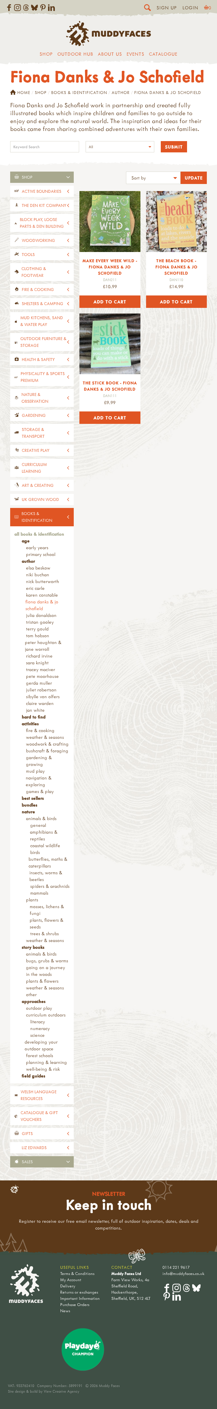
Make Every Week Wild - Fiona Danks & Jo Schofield (110, 267)
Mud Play (35, 771)
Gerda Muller (39, 683)
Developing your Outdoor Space (41, 1045)
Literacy (37, 1021)
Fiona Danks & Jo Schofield (41, 605)
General (38, 825)
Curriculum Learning (34, 468)
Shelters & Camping (42, 303)
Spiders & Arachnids (50, 886)
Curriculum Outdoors (46, 1015)
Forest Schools (39, 1055)
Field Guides (33, 1076)
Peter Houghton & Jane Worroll (43, 645)
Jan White (35, 710)
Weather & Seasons (45, 737)
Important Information (80, 1298)
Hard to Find (33, 717)
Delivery (67, 1286)
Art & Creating (38, 485)
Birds (35, 852)
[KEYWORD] (44, 147)
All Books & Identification (39, 534)
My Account (70, 1279)
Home (23, 92)
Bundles (29, 805)
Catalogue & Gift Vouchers (39, 1116)
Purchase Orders (74, 1304)
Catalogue (163, 54)
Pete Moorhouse (42, 676)
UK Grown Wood (40, 499)
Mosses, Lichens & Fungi (47, 910)
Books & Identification (79, 92)
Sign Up (167, 7)
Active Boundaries (41, 191)
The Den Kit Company (44, 205)
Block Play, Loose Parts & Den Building (42, 223)
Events (135, 54)
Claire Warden (40, 703)
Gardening (34, 415)
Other (31, 994)
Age (26, 541)
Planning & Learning (46, 1062)
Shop (46, 54)
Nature (28, 811)
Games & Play (40, 791)
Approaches (33, 1001)
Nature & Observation (34, 398)
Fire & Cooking (38, 289)
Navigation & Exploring (38, 781)
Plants (32, 899)
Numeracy (40, 1028)
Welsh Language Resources (39, 1095)
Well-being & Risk (43, 1069)
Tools (28, 254)
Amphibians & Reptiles (43, 835)
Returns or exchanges (79, 1292)
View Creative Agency (61, 1391)
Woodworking (38, 240)
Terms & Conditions (77, 1273)
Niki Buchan (37, 574)
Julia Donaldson (41, 615)
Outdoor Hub (75, 54)
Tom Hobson (37, 635)
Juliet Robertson (41, 690)
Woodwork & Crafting (47, 744)
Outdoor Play (39, 1008)
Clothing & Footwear (33, 272)
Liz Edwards (34, 1147)
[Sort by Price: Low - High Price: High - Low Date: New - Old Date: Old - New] (153, 178)
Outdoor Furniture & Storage (43, 342)
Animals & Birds (41, 818)
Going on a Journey (45, 967)
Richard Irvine (39, 656)
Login (190, 7)
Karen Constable (42, 595)
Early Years (37, 547)
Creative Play (35, 450)
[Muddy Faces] (108, 44)
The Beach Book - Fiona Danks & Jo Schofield (176, 267)
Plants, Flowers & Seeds (46, 923)
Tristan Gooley (40, 622)
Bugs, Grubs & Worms (47, 960)
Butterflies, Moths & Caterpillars (48, 862)
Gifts (27, 1133)
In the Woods (39, 974)
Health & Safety (38, 359)
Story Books (33, 947)
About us (110, 54)
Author (121, 92)
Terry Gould (37, 629)
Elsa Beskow (38, 568)
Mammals (39, 893)
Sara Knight (37, 662)
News (65, 1310)
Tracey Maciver (40, 669)
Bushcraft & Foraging (47, 750)
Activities (30, 723)
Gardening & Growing (39, 761)
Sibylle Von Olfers (43, 696)
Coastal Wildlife (45, 845)
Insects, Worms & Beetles (45, 876)
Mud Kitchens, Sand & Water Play (41, 321)
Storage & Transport (33, 433)
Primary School (40, 554)
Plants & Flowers (42, 981)
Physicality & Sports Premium (43, 377)
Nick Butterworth (42, 581)
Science (37, 1035)
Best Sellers (33, 798)
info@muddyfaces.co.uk (183, 1273)
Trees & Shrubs (44, 933)
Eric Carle (35, 588)
